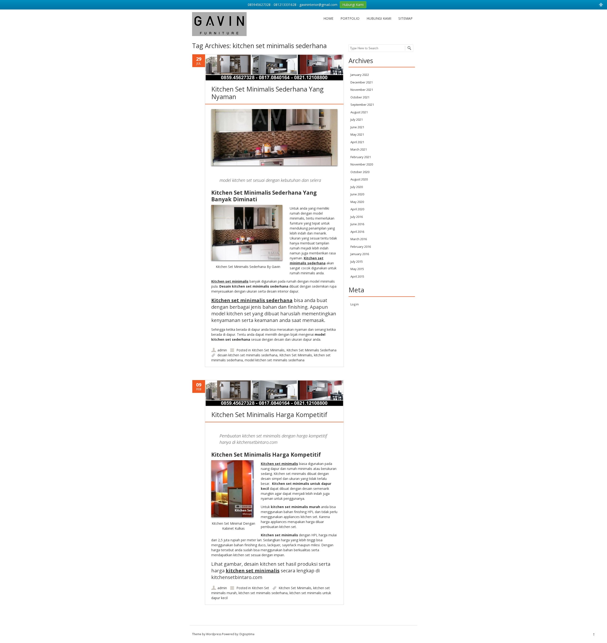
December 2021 (361, 82)
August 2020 (359, 179)
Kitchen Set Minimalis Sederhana (311, 350)
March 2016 (358, 239)
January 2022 (359, 75)
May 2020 (357, 202)
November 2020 (361, 164)
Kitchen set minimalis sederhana (252, 300)
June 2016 (357, 224)
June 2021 (357, 127)
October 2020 (359, 172)
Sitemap (405, 18)
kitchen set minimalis (253, 570)
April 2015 (357, 276)
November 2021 (361, 89)
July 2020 (356, 187)
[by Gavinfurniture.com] (219, 34)
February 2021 (360, 157)
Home (328, 18)
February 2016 (360, 246)
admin (222, 350)
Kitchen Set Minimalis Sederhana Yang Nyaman (267, 93)
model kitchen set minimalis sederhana (274, 360)
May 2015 (357, 269)
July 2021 (356, 119)
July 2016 (356, 217)
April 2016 (357, 232)
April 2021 (357, 142)
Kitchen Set (260, 588)
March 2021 (358, 149)
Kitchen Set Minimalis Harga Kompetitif (269, 414)
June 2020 (357, 194)
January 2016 (359, 254)
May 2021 (357, 134)
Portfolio (349, 18)
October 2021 (359, 97)
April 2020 (357, 209)
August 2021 (359, 112)
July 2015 (356, 261)
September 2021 (362, 104)
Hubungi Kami (379, 18)
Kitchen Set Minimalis (268, 350)
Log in (354, 304)
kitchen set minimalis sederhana (263, 593)
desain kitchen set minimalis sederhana (247, 355)
